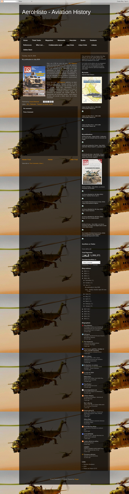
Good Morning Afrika (90, 426)
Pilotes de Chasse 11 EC (90, 468)
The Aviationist (88, 341)
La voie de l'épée (89, 372)
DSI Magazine (73, 63)
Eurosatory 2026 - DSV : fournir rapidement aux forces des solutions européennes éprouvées (93, 359)
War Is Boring (88, 403)
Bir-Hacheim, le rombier (91, 365)
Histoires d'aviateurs (89, 464)
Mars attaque (87, 356)
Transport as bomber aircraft (45, 104)
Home (25, 40)
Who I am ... (40, 45)
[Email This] (44, 102)
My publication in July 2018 (92, 287)
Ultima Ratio (87, 419)
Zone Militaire (88, 325)
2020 (85, 273)
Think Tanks (36, 40)
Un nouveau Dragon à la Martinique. (93, 391)
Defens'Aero (87, 376)
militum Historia (88, 395)
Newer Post (26, 160)
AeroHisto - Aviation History (56, 12)
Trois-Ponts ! (87, 384)
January (87, 306)
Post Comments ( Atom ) (36, 163)
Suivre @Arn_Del (86, 249)
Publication (33, 104)
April (86, 299)
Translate (95, 265)
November (88, 280)
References (27, 45)
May (86, 296)
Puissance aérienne (89, 454)
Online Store (27, 50)
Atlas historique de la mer (90, 385)
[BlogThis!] (46, 102)
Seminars (93, 40)
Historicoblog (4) (89, 410)
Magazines (49, 40)
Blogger (77, 479)
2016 (85, 311)
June (86, 294)
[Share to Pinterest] (53, 102)
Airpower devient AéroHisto (91, 456)
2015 (85, 314)
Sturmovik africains (89, 443)
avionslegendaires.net (90, 390)
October (87, 282)
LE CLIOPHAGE (88, 434)
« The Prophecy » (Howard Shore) (93, 352)
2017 (85, 309)
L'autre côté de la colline (91, 441)
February (88, 303)
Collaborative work (55, 45)
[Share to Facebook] (50, 102)
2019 (85, 276)
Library (94, 45)
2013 (85, 318)
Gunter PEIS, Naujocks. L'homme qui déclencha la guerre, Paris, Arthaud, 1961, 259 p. (93, 413)
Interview (73, 40)
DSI (28, 104)
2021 (85, 271)
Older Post (74, 160)
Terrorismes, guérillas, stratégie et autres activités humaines (94, 349)
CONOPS (86, 447)
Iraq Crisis (70, 45)
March (87, 301)
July (86, 285)
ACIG (85, 466)
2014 (85, 316)
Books (83, 40)
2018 (85, 278)
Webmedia (61, 40)
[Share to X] (48, 102)
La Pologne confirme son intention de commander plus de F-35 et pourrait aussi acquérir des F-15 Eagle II (93, 328)
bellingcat (87, 334)
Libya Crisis (82, 45)
